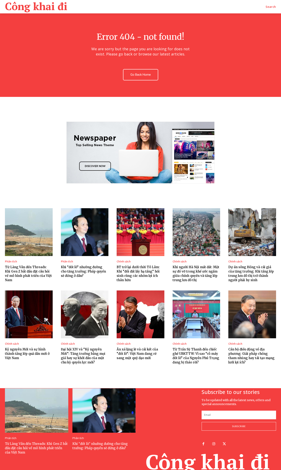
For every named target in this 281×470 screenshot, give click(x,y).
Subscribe (239, 426)
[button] (271, 6)
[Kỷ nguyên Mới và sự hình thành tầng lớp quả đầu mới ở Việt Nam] (29, 314)
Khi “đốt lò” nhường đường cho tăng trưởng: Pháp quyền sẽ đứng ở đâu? (83, 271)
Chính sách (124, 261)
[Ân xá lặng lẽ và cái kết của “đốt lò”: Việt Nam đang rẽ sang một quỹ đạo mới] (140, 314)
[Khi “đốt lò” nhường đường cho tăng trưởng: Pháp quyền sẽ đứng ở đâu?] (85, 232)
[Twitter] (224, 444)
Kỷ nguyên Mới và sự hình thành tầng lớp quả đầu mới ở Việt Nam (27, 353)
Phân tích (11, 261)
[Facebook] (203, 444)
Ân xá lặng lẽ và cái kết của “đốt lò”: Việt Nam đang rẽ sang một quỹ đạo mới (137, 353)
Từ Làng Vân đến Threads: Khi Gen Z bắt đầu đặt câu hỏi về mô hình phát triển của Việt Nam (36, 448)
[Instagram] (214, 444)
